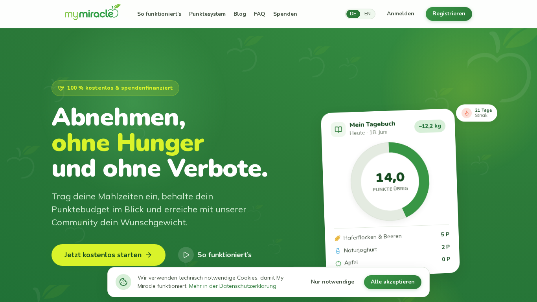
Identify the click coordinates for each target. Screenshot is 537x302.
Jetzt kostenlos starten (103, 255)
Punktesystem (207, 14)
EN (367, 14)
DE (353, 14)
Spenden (285, 14)
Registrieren (448, 13)
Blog (240, 14)
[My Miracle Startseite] (93, 14)
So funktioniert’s (159, 14)
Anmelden (400, 13)
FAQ (259, 14)
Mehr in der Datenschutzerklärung (232, 285)
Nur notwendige (332, 281)
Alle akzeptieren (393, 281)
